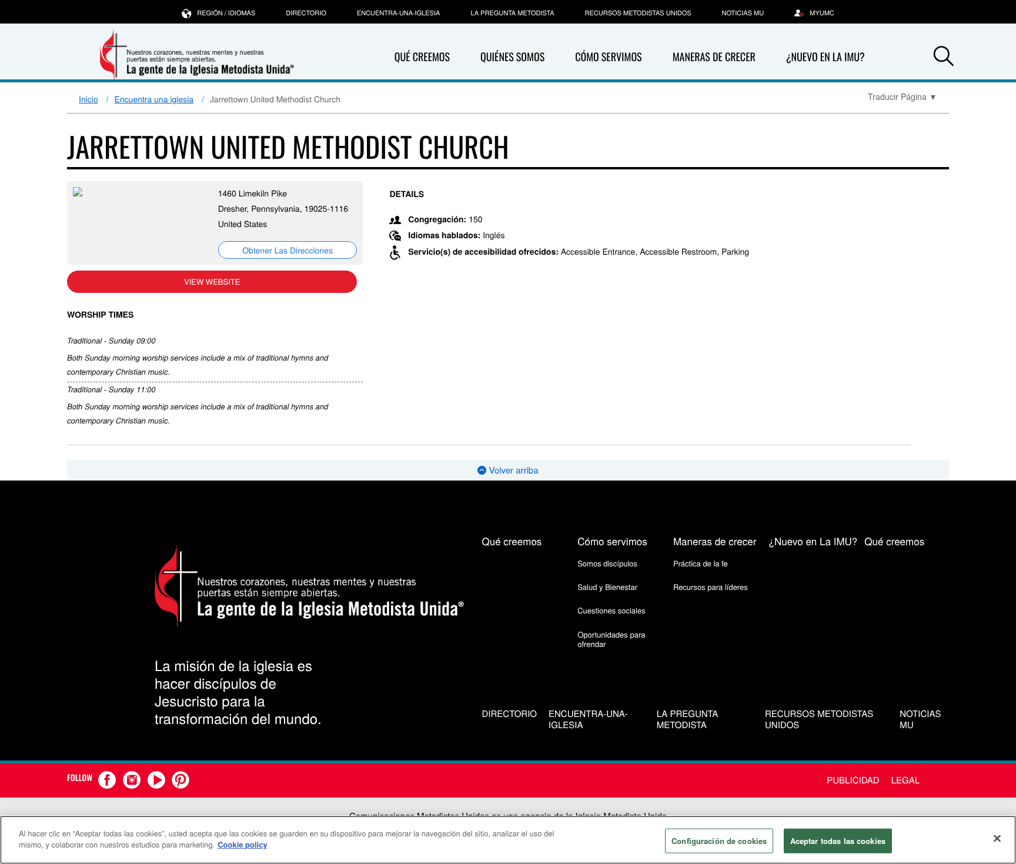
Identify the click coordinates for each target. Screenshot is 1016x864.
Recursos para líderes (710, 586)
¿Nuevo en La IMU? (825, 57)
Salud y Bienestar (607, 586)
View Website (212, 281)
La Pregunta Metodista (512, 13)
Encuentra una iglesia (154, 99)
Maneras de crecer (714, 57)
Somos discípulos (607, 563)
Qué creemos (422, 57)
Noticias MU (743, 13)
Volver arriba (512, 470)
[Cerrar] (997, 838)
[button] (944, 57)
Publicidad (853, 780)
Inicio (88, 99)
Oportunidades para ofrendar (611, 639)
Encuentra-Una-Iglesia (398, 13)
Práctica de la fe (700, 563)
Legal (905, 780)
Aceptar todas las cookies (837, 840)
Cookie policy (243, 844)
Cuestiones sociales (611, 610)
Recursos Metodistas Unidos (638, 13)
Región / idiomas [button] (226, 13)
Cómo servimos (608, 57)
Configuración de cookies (719, 840)
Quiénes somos (512, 57)
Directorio (306, 13)
